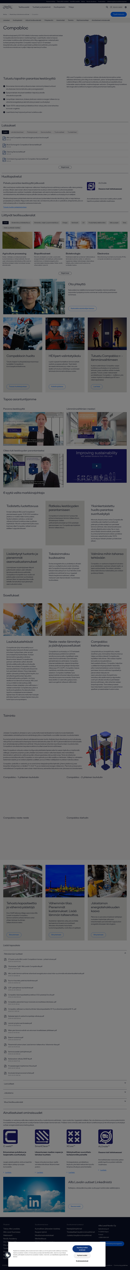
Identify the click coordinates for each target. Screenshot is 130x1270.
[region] (57, 1254)
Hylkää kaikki (82, 1255)
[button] (8, 1255)
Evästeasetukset (82, 1261)
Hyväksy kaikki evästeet (82, 1249)
